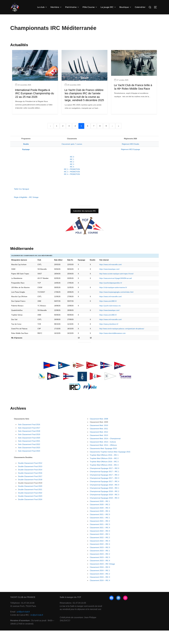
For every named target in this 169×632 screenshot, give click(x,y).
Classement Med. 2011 (99, 429)
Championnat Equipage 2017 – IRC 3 (104, 478)
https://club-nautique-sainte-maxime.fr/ (113, 287)
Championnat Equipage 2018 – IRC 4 (104, 498)
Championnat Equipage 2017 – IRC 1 (104, 471)
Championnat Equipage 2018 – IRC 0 (104, 485)
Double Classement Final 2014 (30, 470)
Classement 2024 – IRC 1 (100, 570)
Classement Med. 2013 (99, 435)
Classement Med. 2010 (99, 425)
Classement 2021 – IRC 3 (100, 524)
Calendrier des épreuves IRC (84, 211)
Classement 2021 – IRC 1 (100, 518)
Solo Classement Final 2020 (29, 438)
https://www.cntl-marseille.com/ (110, 264)
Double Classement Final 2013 (30, 466)
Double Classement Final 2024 (30, 499)
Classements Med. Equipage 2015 (103, 448)
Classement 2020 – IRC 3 (100, 508)
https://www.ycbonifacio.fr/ (108, 324)
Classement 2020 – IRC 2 (100, 504)
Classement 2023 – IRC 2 (100, 554)
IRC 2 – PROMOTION (72, 169)
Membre (54, 7)
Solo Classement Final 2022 (29, 444)
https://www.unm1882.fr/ (108, 301)
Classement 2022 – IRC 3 (100, 541)
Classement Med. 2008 (99, 419)
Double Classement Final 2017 (30, 476)
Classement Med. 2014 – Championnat (105, 438)
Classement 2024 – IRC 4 (100, 580)
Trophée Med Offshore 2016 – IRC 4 (104, 465)
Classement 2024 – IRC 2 (100, 574)
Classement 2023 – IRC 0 (100, 547)
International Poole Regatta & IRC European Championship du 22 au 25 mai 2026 (34, 93)
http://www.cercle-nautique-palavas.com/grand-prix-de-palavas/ (121, 329)
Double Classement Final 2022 (30, 493)
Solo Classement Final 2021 (29, 441)
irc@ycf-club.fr (37, 615)
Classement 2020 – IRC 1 (100, 501)
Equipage (26, 149)
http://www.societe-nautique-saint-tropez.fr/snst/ (116, 274)
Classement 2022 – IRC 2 (100, 537)
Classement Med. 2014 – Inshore (103, 442)
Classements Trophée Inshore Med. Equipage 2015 (110, 452)
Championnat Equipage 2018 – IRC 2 (104, 491)
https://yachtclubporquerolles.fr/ (110, 283)
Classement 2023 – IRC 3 (100, 557)
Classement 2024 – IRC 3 (100, 577)
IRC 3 (72, 164)
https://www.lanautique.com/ (109, 269)
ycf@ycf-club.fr (23, 612)
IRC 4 (72, 167)
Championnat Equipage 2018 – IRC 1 (104, 488)
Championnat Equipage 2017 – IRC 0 (104, 468)
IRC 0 (72, 157)
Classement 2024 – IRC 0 (100, 567)
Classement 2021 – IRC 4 (100, 528)
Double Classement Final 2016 (30, 473)
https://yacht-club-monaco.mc (110, 306)
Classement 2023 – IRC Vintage (102, 564)
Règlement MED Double (130, 144)
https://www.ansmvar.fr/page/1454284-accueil (115, 278)
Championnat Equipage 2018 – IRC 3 (104, 495)
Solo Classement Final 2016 (29, 424)
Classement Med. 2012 (99, 432)
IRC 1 (72, 159)
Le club (41, 7)
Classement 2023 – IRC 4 (100, 561)
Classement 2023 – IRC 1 (100, 551)
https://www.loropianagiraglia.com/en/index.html (116, 292)
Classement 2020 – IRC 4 (100, 511)
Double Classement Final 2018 (30, 480)
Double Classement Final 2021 (30, 489)
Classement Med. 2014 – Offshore (103, 445)
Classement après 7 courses (72, 144)
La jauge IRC (107, 7)
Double (26, 144)
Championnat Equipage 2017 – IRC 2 (104, 475)
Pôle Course (89, 7)
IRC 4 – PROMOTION (72, 174)
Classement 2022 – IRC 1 (100, 534)
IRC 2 (72, 162)
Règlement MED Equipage (130, 149)
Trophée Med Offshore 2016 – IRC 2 (104, 458)
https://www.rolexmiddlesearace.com (112, 333)
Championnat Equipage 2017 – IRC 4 (104, 481)
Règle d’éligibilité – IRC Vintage (26, 197)
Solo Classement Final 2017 (29, 428)
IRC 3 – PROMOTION (72, 172)
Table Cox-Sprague (21, 189)
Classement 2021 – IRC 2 (100, 521)
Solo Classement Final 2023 (29, 448)
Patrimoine (71, 7)
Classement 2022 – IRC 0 (100, 531)
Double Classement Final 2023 (30, 496)
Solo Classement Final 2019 (29, 434)
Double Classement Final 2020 (30, 486)
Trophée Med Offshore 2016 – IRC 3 (104, 462)
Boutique (124, 7)
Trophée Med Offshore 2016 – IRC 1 (104, 455)
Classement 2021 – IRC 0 (100, 514)
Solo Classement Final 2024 (29, 451)
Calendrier (140, 7)
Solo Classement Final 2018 (29, 431)
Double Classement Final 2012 (30, 463)
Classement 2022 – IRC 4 (100, 544)
